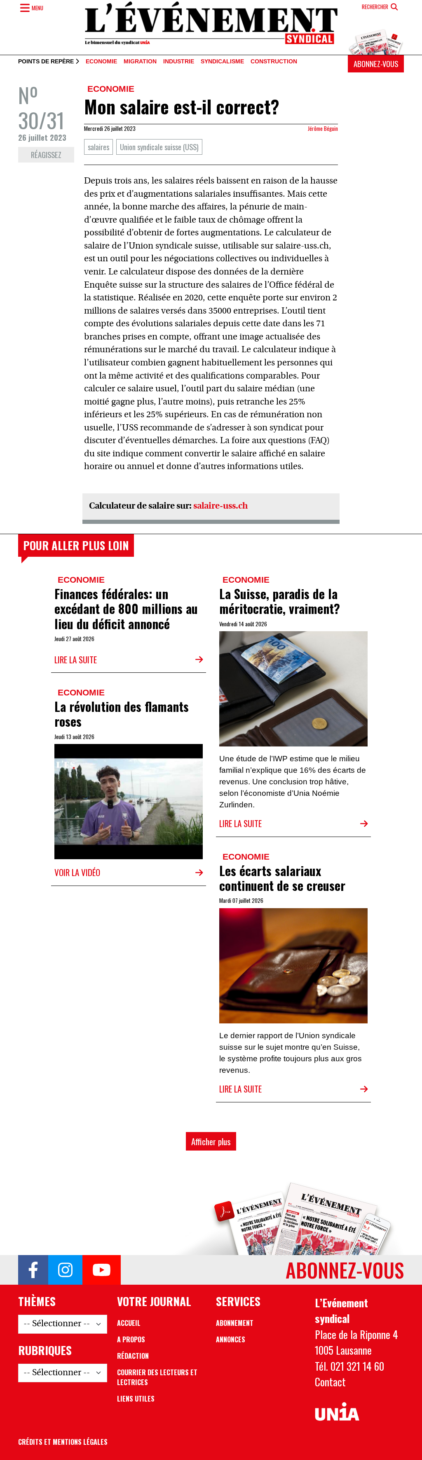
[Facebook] (33, 1270)
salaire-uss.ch (220, 506)
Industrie (178, 62)
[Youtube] (101, 1270)
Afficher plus (211, 1141)
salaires (98, 146)
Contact (330, 1381)
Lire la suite (75, 659)
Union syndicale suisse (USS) (159, 146)
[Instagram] (65, 1270)
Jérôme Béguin (323, 128)
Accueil (129, 1323)
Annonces (230, 1339)
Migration (140, 62)
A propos (131, 1339)
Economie (101, 62)
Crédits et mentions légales (63, 1442)
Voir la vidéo (77, 872)
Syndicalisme (222, 62)
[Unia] (337, 1412)
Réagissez (46, 154)
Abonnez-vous (376, 63)
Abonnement (234, 1323)
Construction (274, 62)
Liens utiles (136, 1399)
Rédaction (133, 1356)
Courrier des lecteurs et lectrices (157, 1377)
